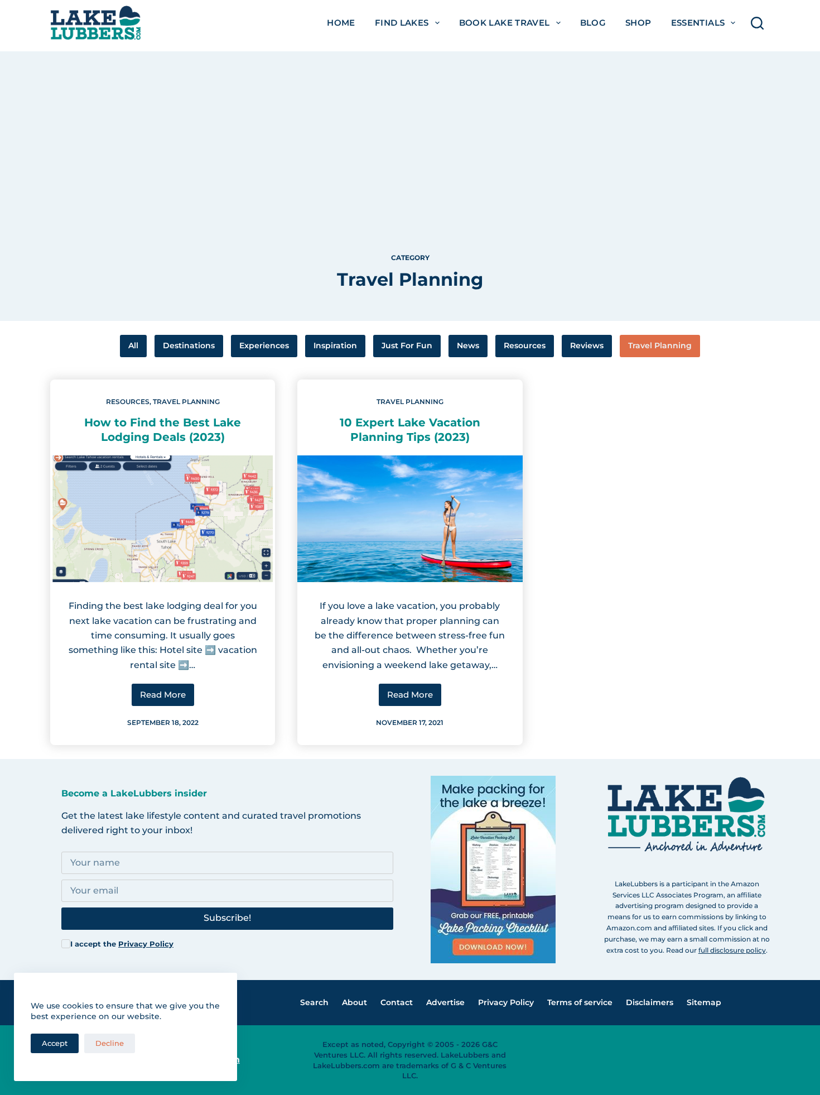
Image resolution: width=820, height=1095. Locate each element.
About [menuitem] (354, 1002)
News (468, 345)
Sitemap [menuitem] (704, 1002)
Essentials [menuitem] (698, 22)
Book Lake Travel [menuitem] (504, 22)
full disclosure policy (732, 950)
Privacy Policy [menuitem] (506, 1002)
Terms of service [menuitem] (579, 1002)
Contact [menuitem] (396, 1002)
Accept (54, 1043)
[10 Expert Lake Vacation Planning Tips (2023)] (409, 518)
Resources (525, 345)
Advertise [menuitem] (445, 1002)
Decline (109, 1043)
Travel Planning (660, 345)
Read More (167, 697)
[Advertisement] (410, 129)
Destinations (189, 345)
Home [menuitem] (341, 22)
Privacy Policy (145, 943)
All (133, 345)
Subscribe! (227, 917)
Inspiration (335, 345)
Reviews (587, 345)
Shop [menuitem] (638, 22)
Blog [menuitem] (593, 22)
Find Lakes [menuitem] (402, 22)
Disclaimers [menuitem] (649, 1002)
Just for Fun (407, 345)
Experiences (264, 345)
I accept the (121, 943)
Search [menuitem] (314, 1002)
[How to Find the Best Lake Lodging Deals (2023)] (162, 518)
